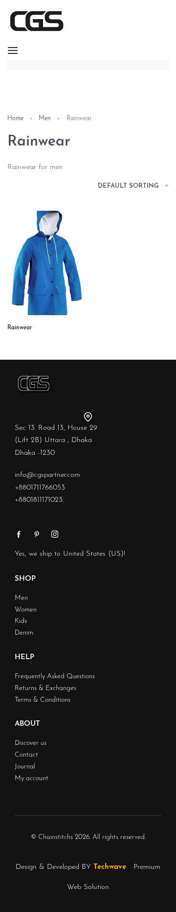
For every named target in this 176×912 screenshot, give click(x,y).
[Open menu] (12, 50)
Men (45, 118)
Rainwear (19, 328)
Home (15, 118)
